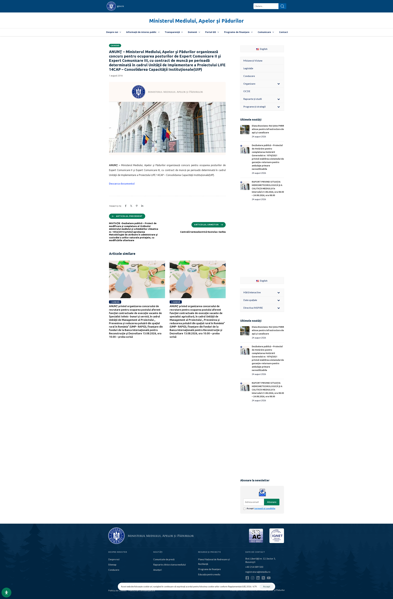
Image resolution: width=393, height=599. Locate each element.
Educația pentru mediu (209, 574)
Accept (261, 508)
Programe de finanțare (236, 32)
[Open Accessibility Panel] (6, 592)
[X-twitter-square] (263, 578)
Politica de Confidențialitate (141, 590)
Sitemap (112, 564)
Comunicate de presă (163, 559)
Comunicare (264, 32)
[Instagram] (253, 578)
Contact (283, 32)
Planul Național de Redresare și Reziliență (214, 561)
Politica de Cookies (117, 590)
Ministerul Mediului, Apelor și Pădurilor (196, 21)
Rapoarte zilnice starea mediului (169, 564)
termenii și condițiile (264, 508)
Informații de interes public (141, 32)
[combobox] (265, 6)
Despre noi (112, 32)
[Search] (282, 6)
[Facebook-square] (247, 578)
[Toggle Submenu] (278, 84)
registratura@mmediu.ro (257, 571)
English (263, 48)
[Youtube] (269, 578)
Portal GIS (210, 32)
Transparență (172, 32)
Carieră (115, 45)
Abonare (271, 501)
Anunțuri (157, 569)
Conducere (113, 569)
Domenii (192, 32)
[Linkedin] (258, 578)
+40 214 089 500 (254, 566)
